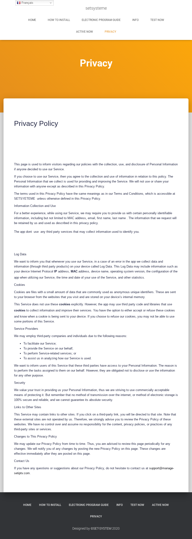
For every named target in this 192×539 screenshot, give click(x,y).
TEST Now (157, 20)
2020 (116, 528)
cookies (65, 304)
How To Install (59, 20)
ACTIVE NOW (84, 31)
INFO (135, 20)
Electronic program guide (101, 20)
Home (32, 20)
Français (27, 2)
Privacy (110, 31)
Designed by (81, 528)
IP (55, 271)
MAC (74, 271)
